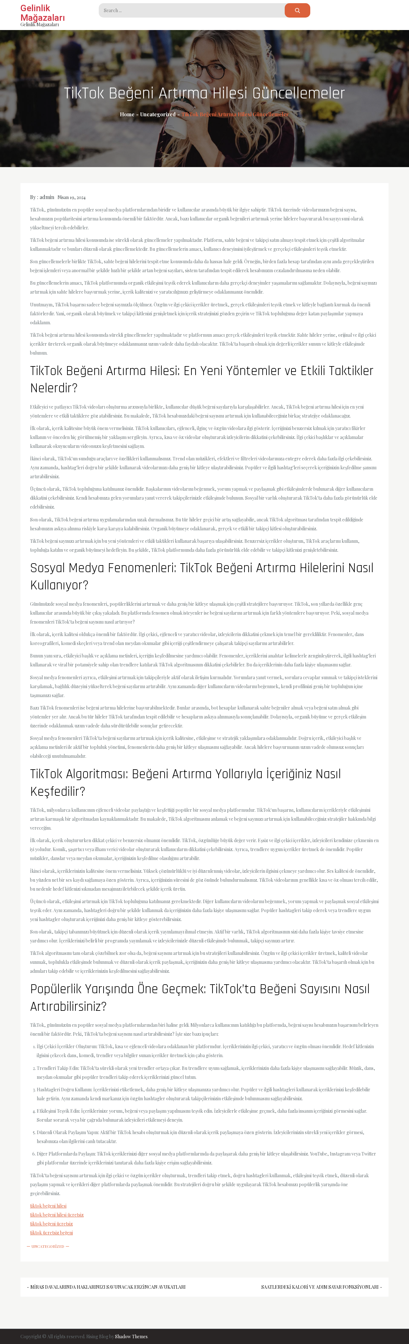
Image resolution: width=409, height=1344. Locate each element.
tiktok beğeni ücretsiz (51, 1224)
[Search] (297, 10)
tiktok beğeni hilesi (48, 1206)
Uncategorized (48, 1246)
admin (47, 197)
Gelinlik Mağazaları (42, 13)
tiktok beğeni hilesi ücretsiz (57, 1215)
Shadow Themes (131, 1336)
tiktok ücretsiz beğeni (51, 1233)
